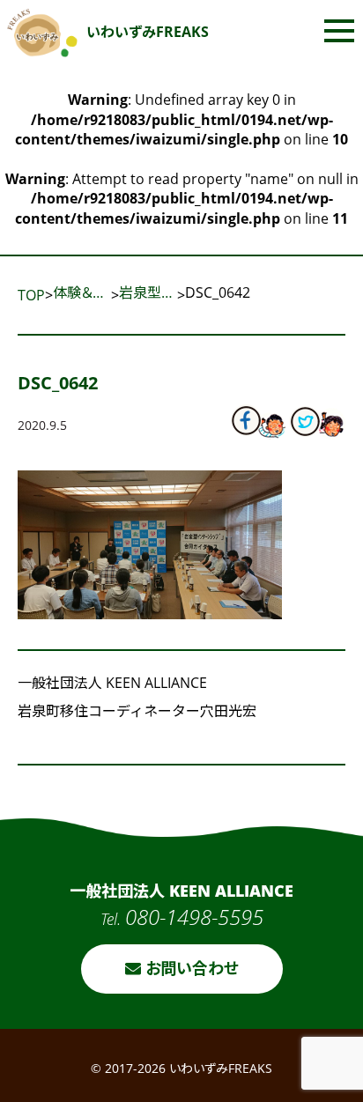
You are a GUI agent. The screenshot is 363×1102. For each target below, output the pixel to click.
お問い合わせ (190, 968)
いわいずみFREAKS (147, 31)
